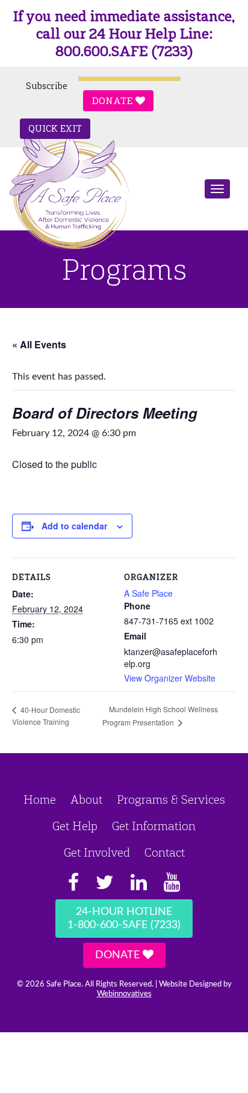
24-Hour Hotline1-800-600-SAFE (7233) (124, 919)
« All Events (39, 344)
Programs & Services (171, 799)
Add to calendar (74, 526)
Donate (113, 100)
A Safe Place (148, 593)
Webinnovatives (124, 994)
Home (39, 799)
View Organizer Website (169, 678)
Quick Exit (55, 128)
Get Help (75, 826)
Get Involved (97, 852)
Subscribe (46, 86)
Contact (164, 852)
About (86, 799)
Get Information (154, 826)
